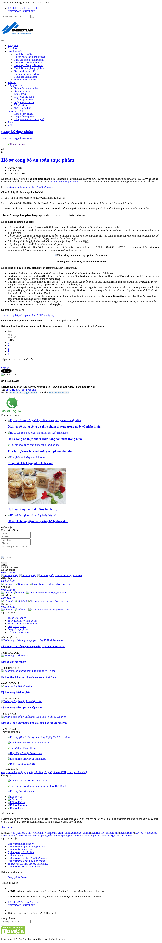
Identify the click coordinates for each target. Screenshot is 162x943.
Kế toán (12, 82)
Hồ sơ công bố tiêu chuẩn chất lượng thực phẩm (29, 187)
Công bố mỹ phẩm (23, 113)
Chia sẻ (5, 368)
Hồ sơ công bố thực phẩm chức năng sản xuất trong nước (45, 439)
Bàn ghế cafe (112, 832)
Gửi (4, 564)
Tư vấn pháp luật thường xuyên (30, 56)
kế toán (56, 772)
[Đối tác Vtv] (15, 799)
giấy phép (28, 772)
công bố (48, 772)
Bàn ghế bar (114, 835)
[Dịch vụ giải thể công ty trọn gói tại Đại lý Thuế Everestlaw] (32, 640)
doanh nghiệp (16, 772)
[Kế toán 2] (7, 609)
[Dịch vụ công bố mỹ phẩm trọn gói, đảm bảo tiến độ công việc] (33, 716)
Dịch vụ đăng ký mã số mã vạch (24, 866)
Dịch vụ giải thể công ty (13, 661)
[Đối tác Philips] (16, 802)
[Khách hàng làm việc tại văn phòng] (27, 758)
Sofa (103, 835)
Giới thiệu (13, 48)
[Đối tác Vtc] (15, 796)
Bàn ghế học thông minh (87, 835)
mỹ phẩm (38, 772)
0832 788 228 (8, 598)
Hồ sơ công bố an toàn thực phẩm (37, 160)
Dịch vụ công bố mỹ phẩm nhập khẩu (21, 707)
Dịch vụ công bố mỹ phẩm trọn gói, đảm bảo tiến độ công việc (34, 722)
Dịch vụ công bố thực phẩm (16, 692)
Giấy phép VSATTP (24, 102)
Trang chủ (13, 45)
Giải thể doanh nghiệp (25, 71)
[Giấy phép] (8, 584)
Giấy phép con (15, 85)
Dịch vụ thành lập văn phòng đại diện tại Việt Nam (28, 677)
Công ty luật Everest (18, 877)
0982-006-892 (15, 902)
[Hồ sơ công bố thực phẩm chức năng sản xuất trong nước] (38, 432)
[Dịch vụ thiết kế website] (21, 791)
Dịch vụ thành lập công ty (21, 843)
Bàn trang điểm (55, 832)
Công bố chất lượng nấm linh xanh (30, 463)
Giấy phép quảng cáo (24, 91)
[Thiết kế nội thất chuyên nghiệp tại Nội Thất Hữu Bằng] (37, 786)
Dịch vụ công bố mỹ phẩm (21, 852)
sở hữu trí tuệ (80, 772)
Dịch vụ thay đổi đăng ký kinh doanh (26, 861)
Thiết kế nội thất (73, 832)
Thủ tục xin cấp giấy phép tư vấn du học (28, 863)
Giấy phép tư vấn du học (26, 88)
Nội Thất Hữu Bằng (21, 832)
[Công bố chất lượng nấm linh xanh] (26, 457)
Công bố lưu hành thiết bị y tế (29, 119)
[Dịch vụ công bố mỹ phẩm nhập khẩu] (21, 701)
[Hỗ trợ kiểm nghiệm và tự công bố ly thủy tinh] (32, 515)
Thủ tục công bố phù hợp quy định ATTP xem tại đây (28, 315)
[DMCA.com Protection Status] (13, 933)
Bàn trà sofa (128, 835)
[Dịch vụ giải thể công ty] (14, 655)
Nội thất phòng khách (20, 835)
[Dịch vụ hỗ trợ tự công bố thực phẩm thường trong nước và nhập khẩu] (44, 420)
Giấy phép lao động (24, 96)
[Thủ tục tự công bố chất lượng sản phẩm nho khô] (33, 445)
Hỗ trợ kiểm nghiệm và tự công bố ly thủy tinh (38, 521)
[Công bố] (7, 592)
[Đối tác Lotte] (15, 808)
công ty (5, 772)
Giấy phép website (23, 99)
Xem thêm (6, 827)
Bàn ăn (86, 832)
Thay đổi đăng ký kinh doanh (29, 59)
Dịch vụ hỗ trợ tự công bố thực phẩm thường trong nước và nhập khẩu (54, 426)
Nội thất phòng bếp (42, 835)
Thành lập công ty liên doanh (28, 65)
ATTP (63, 772)
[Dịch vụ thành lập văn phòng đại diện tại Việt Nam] (28, 670)
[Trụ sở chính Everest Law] (22, 748)
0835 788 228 (8, 606)
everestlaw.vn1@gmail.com (21, 10)
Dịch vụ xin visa (16, 855)
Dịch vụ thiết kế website (26, 79)
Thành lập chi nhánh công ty (28, 62)
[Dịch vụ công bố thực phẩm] (16, 686)
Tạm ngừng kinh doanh (25, 76)
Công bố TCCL (16, 111)
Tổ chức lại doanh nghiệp (27, 74)
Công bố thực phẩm (24, 116)
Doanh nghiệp (15, 51)
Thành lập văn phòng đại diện (29, 68)
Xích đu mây (39, 832)
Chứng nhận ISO (22, 108)
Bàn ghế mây (127, 832)
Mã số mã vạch (21, 105)
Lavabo (139, 832)
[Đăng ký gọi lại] (11, 412)
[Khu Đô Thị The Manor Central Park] (27, 780)
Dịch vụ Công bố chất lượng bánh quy (33, 509)
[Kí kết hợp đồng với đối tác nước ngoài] (28, 742)
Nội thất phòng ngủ (63, 835)
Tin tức (11, 122)
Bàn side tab (97, 832)
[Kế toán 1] (7, 601)
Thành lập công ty (23, 54)
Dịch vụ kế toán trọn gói (20, 849)
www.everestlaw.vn (59, 392)
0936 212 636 (30, 8)
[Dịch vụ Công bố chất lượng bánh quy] (37, 503)
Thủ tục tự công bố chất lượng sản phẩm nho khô (40, 451)
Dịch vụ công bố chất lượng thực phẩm (27, 858)
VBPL (11, 125)
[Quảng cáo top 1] (17, 144)
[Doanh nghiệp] (10, 575)
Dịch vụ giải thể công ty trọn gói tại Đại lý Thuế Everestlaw (33, 646)
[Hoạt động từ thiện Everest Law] (25, 753)
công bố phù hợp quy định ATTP (66, 181)
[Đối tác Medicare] (17, 805)
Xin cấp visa (20, 93)
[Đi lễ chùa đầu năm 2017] (21, 764)
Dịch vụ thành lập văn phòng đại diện (26, 846)
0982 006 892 (15, 8)
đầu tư (70, 772)
